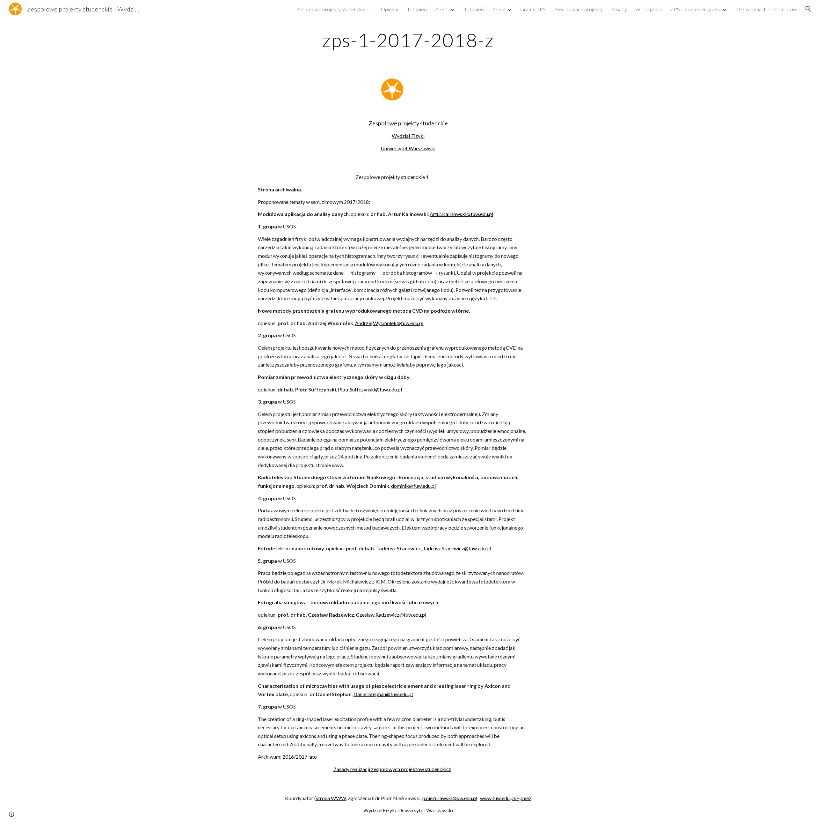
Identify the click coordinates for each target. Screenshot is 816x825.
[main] (408, 40)
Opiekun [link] (390, 9)
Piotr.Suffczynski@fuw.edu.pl (370, 389)
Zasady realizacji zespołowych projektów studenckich (392, 769)
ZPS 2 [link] (498, 9)
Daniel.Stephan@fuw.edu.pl (383, 694)
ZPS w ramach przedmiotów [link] (766, 9)
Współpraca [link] (648, 9)
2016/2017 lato (299, 757)
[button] (808, 9)
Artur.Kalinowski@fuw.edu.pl (461, 214)
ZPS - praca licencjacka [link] (695, 9)
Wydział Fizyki (408, 136)
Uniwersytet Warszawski (408, 148)
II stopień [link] (473, 9)
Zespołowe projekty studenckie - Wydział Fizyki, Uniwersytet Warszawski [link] (334, 9)
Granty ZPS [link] (533, 9)
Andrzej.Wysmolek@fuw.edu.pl (389, 323)
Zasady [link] (619, 9)
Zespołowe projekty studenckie (408, 123)
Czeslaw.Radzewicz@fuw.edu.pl (391, 615)
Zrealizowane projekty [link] (578, 9)
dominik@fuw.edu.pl (413, 486)
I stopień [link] (417, 9)
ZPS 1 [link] (441, 9)
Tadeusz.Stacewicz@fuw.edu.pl (457, 548)
